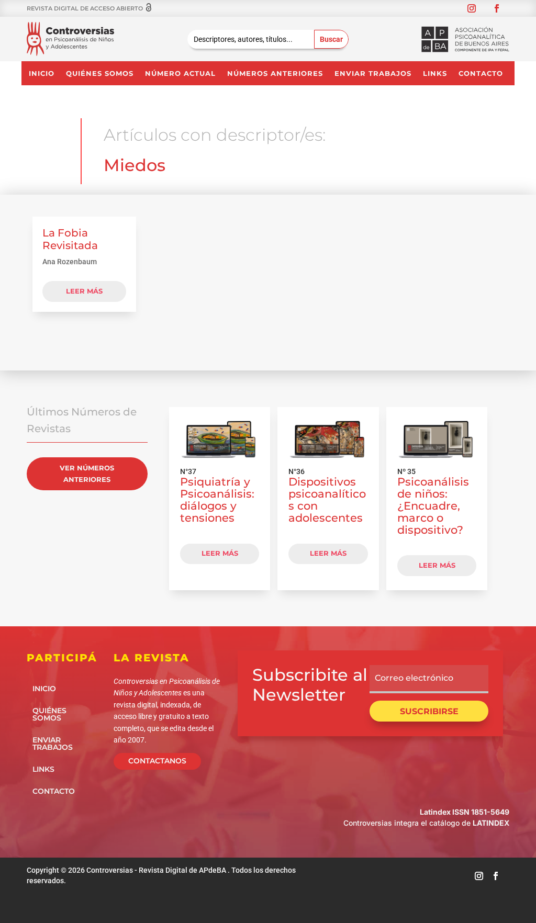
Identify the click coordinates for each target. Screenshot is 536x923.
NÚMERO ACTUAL (180, 73)
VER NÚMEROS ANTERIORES (87, 473)
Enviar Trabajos (372, 73)
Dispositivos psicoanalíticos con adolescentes (327, 499)
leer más (84, 291)
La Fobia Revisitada (70, 239)
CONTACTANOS (157, 761)
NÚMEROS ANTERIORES (275, 73)
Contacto (481, 73)
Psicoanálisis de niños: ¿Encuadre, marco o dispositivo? (433, 505)
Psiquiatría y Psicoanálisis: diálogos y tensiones (217, 499)
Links (435, 73)
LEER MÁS (220, 553)
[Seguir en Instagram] (471, 8)
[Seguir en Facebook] (496, 8)
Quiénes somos (99, 73)
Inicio (41, 73)
